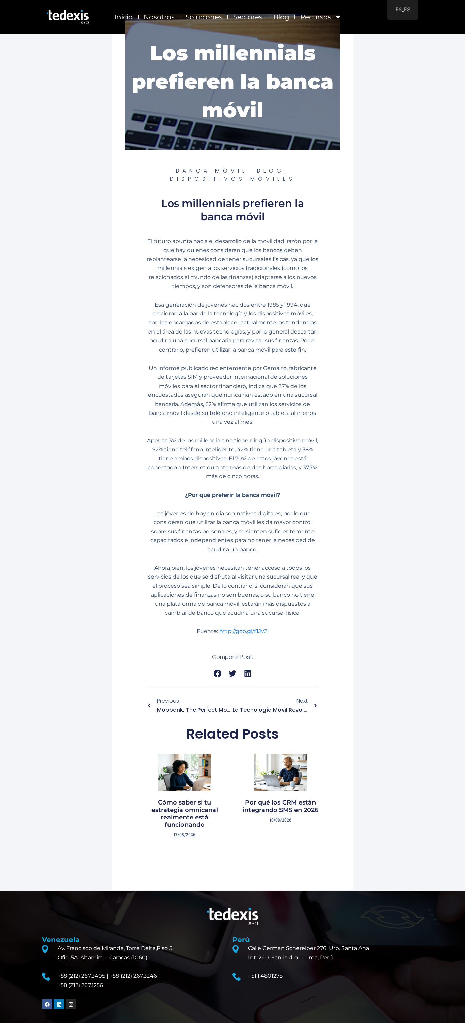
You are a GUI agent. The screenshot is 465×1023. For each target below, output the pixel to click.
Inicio (123, 17)
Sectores (247, 17)
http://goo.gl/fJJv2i (244, 631)
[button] (217, 674)
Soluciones (204, 17)
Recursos (315, 17)
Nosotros (159, 17)
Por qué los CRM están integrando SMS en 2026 (280, 806)
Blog (281, 17)
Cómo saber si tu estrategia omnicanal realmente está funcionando (184, 813)
